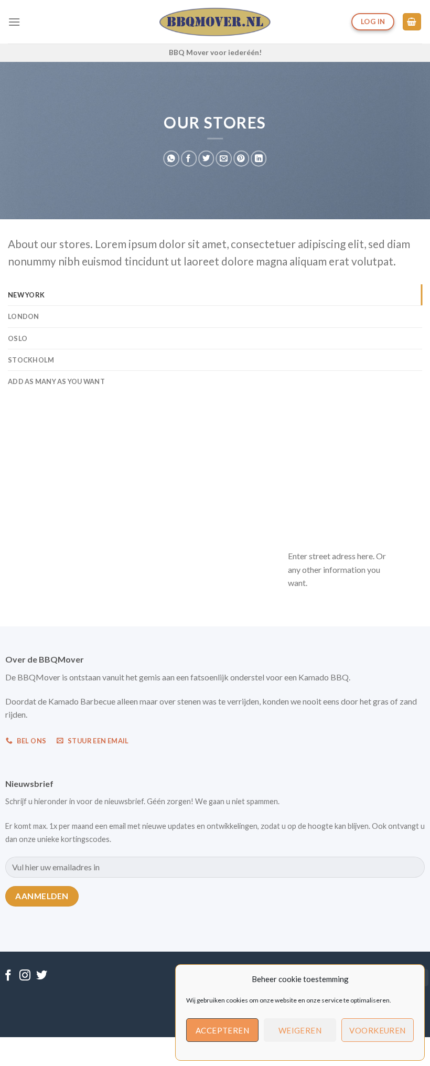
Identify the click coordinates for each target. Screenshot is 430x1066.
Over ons (155, 1048)
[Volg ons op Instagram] (24, 976)
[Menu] (14, 22)
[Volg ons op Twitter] (41, 976)
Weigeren (300, 1030)
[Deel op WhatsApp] (171, 159)
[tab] (215, 294)
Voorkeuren (377, 1030)
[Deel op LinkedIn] (258, 159)
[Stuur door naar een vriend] (223, 159)
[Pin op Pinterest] (241, 159)
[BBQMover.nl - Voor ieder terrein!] (215, 22)
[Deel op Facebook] (189, 159)
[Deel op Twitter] (206, 159)
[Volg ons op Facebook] (8, 976)
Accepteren (223, 1030)
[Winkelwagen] (412, 21)
